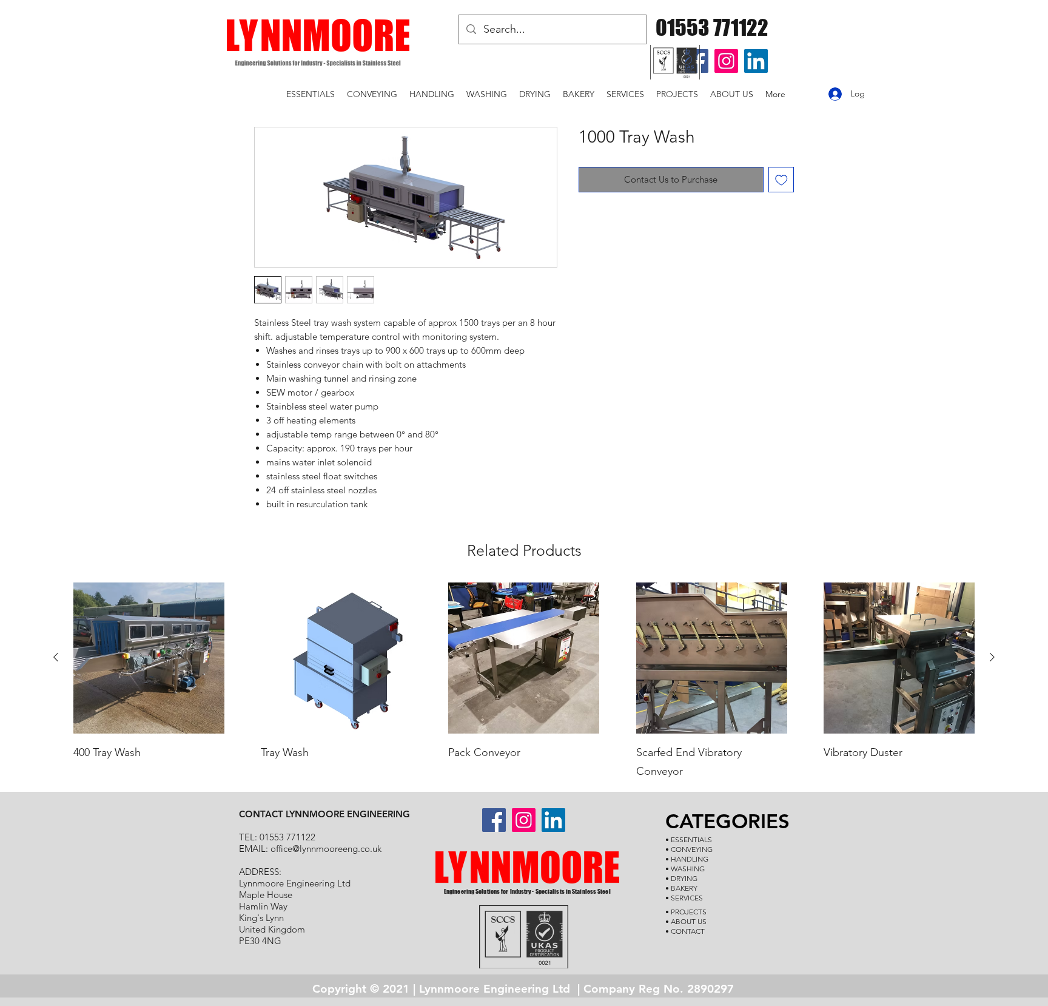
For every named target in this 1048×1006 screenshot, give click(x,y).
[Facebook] (494, 820)
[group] (524, 682)
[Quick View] (148, 658)
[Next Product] (992, 657)
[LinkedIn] (756, 61)
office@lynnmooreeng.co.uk (325, 848)
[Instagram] (726, 61)
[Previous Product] (56, 657)
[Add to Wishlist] (781, 180)
